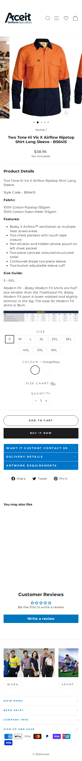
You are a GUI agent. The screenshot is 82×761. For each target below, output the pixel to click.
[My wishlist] (66, 18)
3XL (69, 339)
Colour (41, 362)
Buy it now (41, 433)
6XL (54, 350)
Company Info (16, 719)
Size (41, 331)
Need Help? (14, 710)
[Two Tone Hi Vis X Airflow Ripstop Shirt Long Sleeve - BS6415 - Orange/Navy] (6, 568)
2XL (55, 339)
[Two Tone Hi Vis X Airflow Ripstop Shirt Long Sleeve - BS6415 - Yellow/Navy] (10, 568)
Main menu (13, 700)
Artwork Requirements (31, 465)
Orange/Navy (35, 370)
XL (42, 339)
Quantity (41, 393)
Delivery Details (24, 456)
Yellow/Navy (45, 370)
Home (40, 130)
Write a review (40, 619)
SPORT (68, 684)
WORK (13, 684)
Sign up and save (19, 729)
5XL (40, 350)
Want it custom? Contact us (37, 448)
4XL (26, 350)
